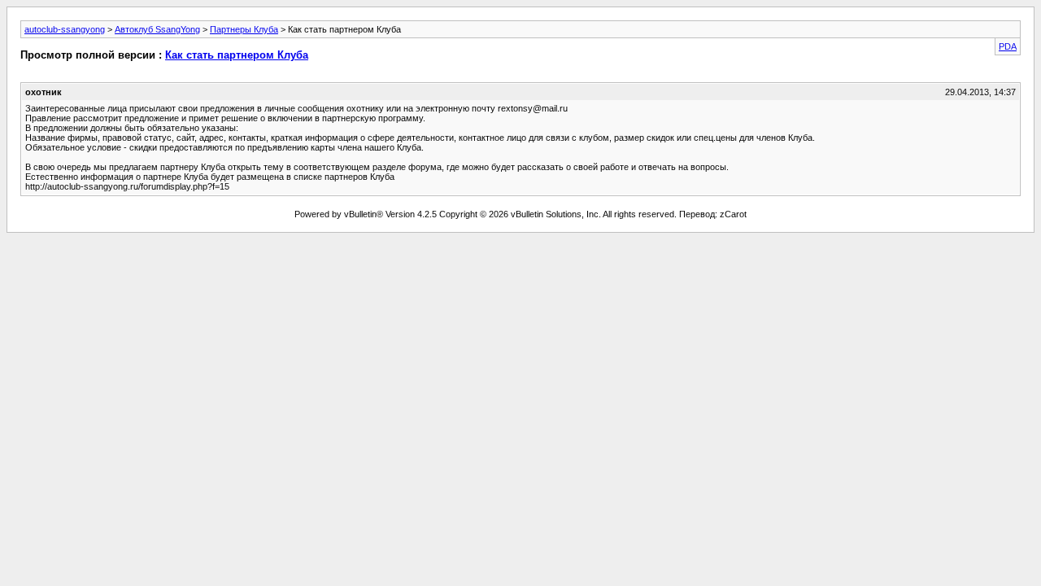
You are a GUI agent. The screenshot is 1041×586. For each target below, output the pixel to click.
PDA (1008, 46)
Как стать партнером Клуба (236, 55)
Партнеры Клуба (244, 29)
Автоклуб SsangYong (157, 29)
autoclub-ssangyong (64, 29)
